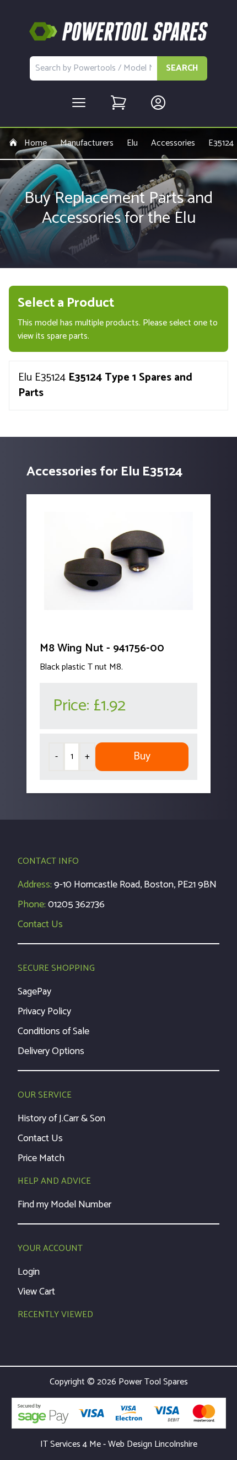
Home (35, 143)
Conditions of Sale (53, 1031)
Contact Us (40, 924)
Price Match (41, 1158)
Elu (132, 143)
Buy (141, 756)
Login (29, 1272)
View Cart (36, 1291)
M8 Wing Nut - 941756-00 (102, 648)
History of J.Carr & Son (61, 1118)
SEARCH (182, 68)
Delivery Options (51, 1051)
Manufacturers (87, 143)
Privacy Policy (44, 1011)
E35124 (221, 143)
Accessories (173, 143)
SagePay (34, 991)
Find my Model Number (64, 1204)
